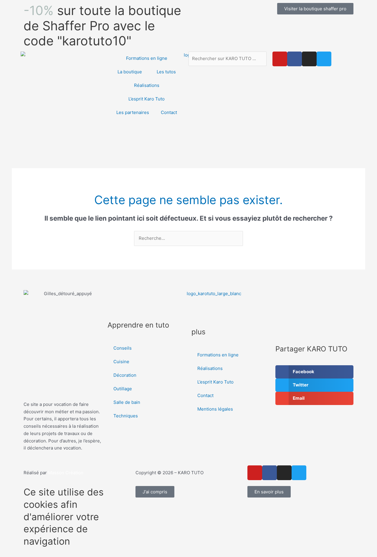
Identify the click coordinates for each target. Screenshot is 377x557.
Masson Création (65, 472)
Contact (169, 112)
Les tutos (166, 72)
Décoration (124, 375)
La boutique (130, 72)
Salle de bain (126, 402)
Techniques (125, 416)
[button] (314, 372)
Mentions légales (215, 409)
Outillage (122, 388)
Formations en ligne (146, 58)
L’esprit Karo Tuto (146, 99)
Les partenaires (132, 112)
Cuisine (121, 361)
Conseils (122, 348)
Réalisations (146, 85)
